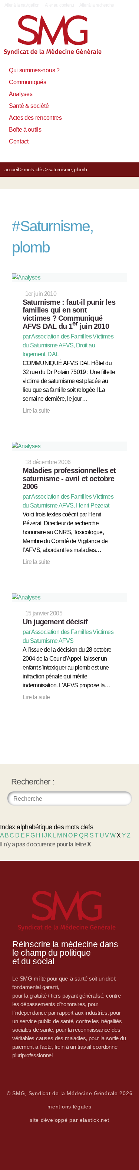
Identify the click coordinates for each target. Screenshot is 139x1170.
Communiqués (27, 82)
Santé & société (29, 106)
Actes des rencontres (35, 118)
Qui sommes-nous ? (34, 70)
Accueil (11, 169)
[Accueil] (60, 38)
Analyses (20, 94)
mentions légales (69, 1107)
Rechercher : (32, 781)
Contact (19, 141)
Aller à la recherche (96, 5)
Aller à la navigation (22, 5)
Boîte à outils (25, 129)
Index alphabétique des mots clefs (46, 827)
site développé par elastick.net (69, 1120)
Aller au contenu (59, 5)
